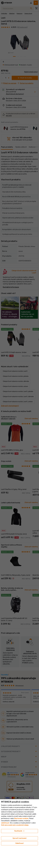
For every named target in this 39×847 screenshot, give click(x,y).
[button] (5, 823)
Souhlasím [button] (19, 831)
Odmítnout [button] (19, 843)
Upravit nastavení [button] (19, 838)
